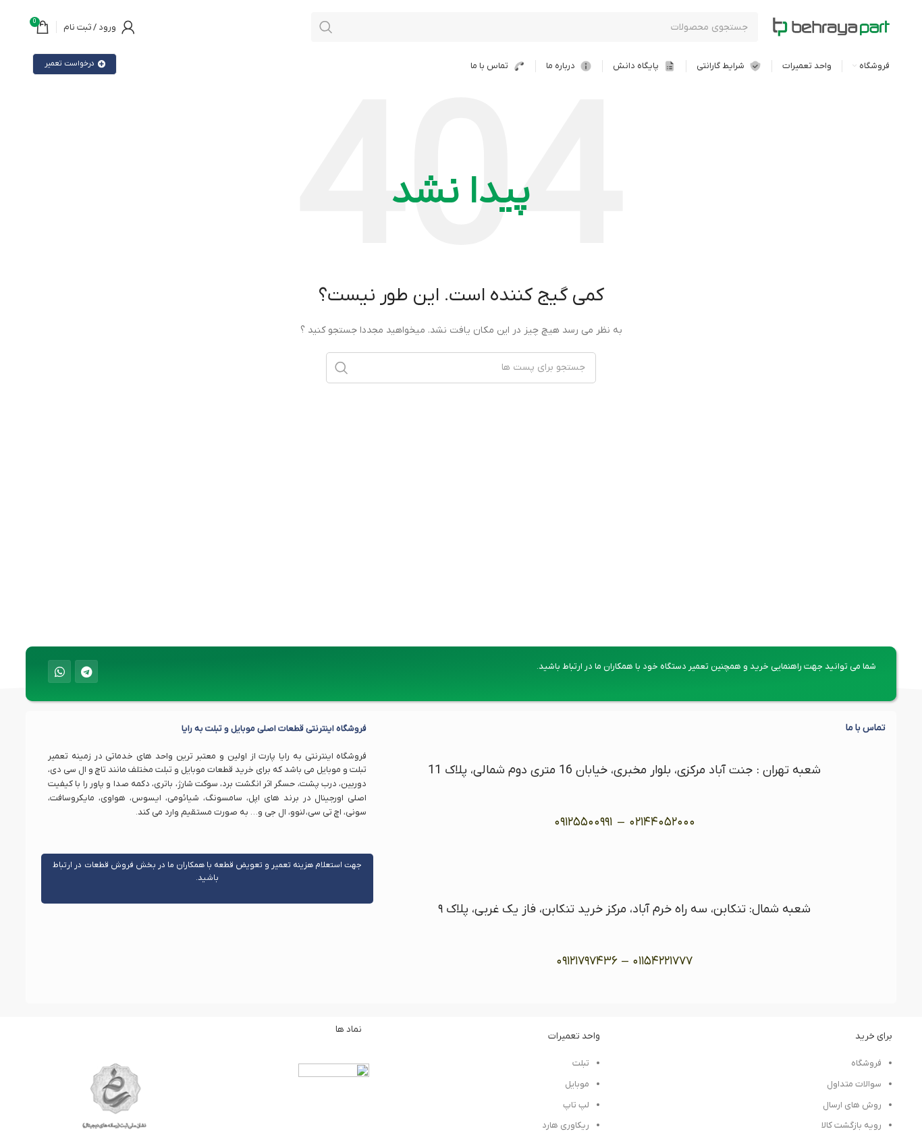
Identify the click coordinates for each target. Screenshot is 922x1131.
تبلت (580, 1063)
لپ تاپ (575, 1105)
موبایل (577, 1084)
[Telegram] (86, 671)
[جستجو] (326, 27)
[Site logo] (831, 26)
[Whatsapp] (59, 671)
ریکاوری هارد (565, 1125)
